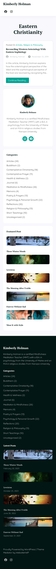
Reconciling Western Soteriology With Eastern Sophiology (26, 50)
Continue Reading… (18, 81)
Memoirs (11, 191)
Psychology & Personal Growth (22, 200)
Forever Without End (16, 306)
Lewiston (11, 269)
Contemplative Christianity (20, 169)
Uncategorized (14, 217)
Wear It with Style (15, 325)
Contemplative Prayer (18, 174)
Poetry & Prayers (15, 195)
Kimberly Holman (17, 4)
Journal (10, 182)
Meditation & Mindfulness (19, 187)
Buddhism (12, 165)
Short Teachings (15, 212)
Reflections (12, 204)
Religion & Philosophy (33, 45)
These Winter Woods (16, 251)
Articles (19, 45)
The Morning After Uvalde (19, 288)
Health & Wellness (16, 178)
